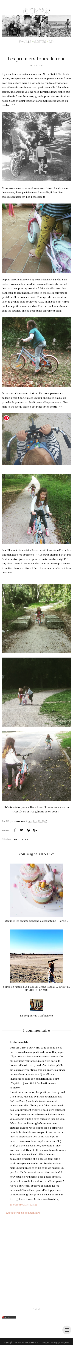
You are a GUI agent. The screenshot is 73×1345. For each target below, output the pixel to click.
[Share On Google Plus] (35, 830)
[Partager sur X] (21, 830)
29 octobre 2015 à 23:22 (23, 1204)
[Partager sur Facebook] (15, 830)
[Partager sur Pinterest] (28, 830)
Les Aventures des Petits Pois (27, 1342)
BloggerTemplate (61, 1342)
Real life (21, 839)
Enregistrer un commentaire (23, 1212)
